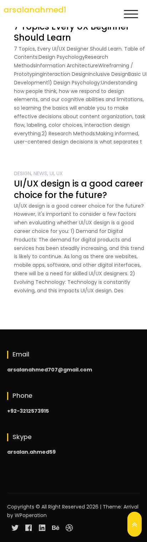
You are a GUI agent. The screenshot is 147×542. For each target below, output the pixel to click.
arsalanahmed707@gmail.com (49, 369)
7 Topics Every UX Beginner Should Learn (71, 32)
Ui (52, 173)
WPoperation (31, 515)
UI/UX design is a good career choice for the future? (78, 189)
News (40, 173)
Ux (59, 173)
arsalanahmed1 (35, 9)
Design (22, 173)
